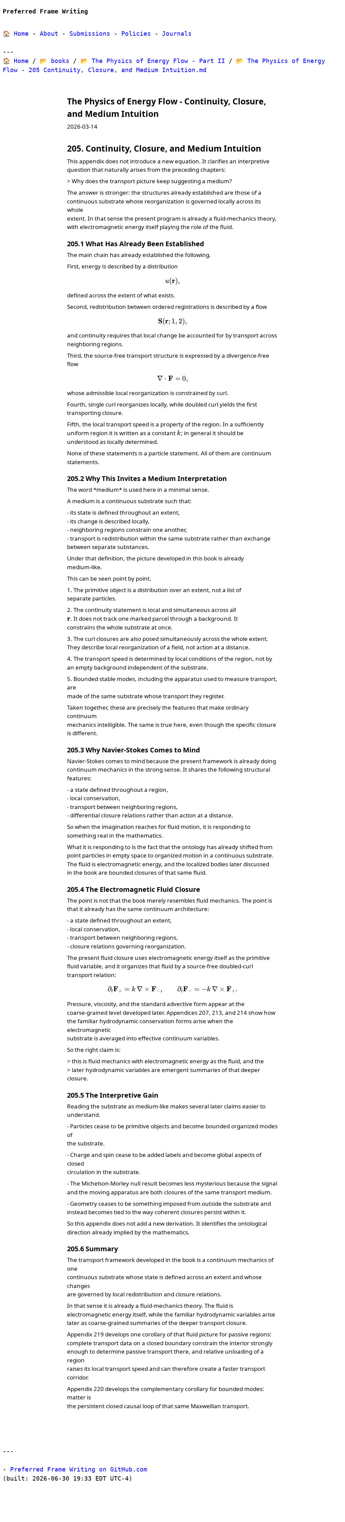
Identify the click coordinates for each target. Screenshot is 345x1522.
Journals (177, 33)
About (49, 33)
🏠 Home (16, 33)
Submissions (89, 33)
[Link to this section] (165, 114)
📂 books (54, 60)
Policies (136, 33)
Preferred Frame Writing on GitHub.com (78, 1469)
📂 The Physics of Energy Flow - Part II (153, 60)
